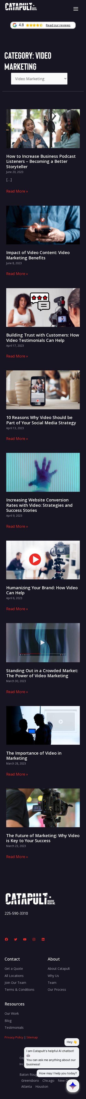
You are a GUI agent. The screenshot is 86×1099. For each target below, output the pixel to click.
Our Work (12, 1013)
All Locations (14, 975)
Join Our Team (15, 982)
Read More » (17, 191)
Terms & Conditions (19, 989)
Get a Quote (14, 968)
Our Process (57, 989)
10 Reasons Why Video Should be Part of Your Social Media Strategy (41, 420)
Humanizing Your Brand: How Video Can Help (42, 590)
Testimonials (14, 1027)
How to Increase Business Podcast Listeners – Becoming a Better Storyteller (41, 161)
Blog (8, 1020)
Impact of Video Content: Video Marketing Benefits (38, 255)
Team (52, 982)
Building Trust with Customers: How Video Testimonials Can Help (42, 337)
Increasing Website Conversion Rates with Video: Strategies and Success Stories (39, 505)
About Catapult (59, 968)
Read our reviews (58, 25)
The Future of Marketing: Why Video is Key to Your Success (43, 838)
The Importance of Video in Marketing (33, 755)
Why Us (53, 975)
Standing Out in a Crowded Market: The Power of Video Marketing (42, 673)
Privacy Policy (14, 1037)
